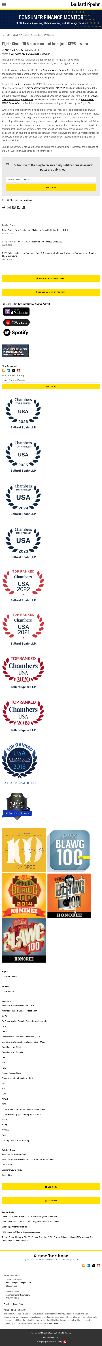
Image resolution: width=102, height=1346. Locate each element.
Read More (53, 1323)
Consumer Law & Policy (12, 1169)
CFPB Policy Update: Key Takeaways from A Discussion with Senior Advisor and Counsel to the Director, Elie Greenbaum (49, 254)
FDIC (4, 1067)
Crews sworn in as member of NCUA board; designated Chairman (29, 1216)
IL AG (4, 1093)
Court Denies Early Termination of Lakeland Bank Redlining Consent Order (36, 230)
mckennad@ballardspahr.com (18, 1282)
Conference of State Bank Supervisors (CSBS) (21, 1036)
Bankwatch (7, 1164)
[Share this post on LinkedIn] (23, 207)
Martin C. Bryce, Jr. (14, 49)
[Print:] (3, 207)
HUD (4, 1088)
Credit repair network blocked (14, 1226)
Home (4, 35)
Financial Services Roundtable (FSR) (17, 1078)
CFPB (10, 200)
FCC (3, 1062)
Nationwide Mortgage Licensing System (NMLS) (22, 1114)
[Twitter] (13, 370)
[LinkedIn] (8, 370)
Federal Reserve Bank (11, 1073)
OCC (4, 1135)
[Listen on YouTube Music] (16, 325)
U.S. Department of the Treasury (15, 1140)
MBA (4, 1104)
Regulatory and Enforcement (36, 54)
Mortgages (16, 54)
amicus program (23, 84)
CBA (4, 1026)
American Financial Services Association (19, 1010)
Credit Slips (7, 1175)
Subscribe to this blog (14, 375)
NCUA (4, 1119)
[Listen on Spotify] (16, 335)
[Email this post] (9, 207)
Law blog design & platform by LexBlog (49, 1342)
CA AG (4, 1016)
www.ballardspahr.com (51, 1337)
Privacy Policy (18, 1304)
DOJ (4, 1057)
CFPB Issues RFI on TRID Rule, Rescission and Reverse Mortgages (32, 241)
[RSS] (3, 370)
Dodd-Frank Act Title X (11, 1047)
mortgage (18, 200)
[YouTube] (18, 370)
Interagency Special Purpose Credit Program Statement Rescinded (30, 1221)
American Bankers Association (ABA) (18, 1005)
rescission (28, 200)
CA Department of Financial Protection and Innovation (25, 1021)
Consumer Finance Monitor (51, 16)
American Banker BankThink (14, 1154)
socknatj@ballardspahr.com (18, 1294)
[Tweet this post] (14, 207)
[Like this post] (18, 207)
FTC (3, 1083)
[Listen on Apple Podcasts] (16, 315)
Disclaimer (7, 1304)
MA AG (5, 1099)
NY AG (5, 1124)
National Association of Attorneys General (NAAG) (23, 1109)
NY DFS (5, 1130)
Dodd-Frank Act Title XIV (12, 1052)
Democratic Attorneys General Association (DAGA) (23, 1041)
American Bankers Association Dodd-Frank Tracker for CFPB (28, 1159)
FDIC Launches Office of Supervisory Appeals (21, 1232)
